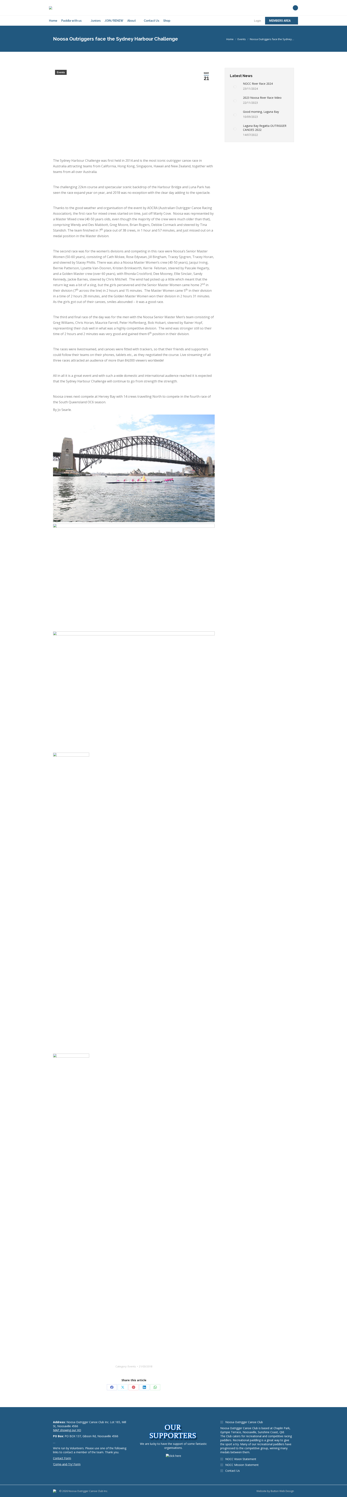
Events (61, 72)
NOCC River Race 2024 (258, 83)
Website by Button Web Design (275, 1491)
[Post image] (235, 87)
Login (257, 20)
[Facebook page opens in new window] (295, 7)
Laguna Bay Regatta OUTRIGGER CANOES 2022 (264, 128)
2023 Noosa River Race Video (262, 98)
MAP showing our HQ (67, 1430)
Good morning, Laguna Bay (261, 112)
